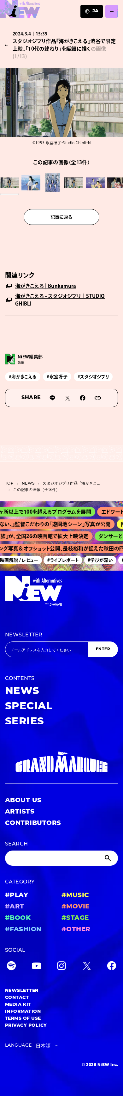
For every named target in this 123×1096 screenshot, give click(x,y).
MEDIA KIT (18, 1004)
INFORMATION (23, 1011)
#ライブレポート (60, 560)
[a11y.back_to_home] (20, 10)
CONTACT (17, 997)
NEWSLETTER (24, 635)
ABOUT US (23, 800)
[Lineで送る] (52, 398)
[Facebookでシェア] (82, 398)
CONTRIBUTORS (33, 823)
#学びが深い (97, 560)
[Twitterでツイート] (67, 398)
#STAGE (75, 918)
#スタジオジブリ (93, 377)
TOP (9, 484)
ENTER (103, 649)
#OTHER (76, 929)
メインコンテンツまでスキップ (41, 8)
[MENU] (111, 11)
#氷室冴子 (57, 377)
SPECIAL (28, 707)
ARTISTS (19, 812)
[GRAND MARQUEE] (61, 762)
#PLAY (16, 895)
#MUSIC (75, 895)
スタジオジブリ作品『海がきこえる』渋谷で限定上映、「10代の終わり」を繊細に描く (72, 484)
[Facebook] (111, 967)
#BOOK (18, 918)
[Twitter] (86, 967)
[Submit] (108, 858)
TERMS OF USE (23, 1018)
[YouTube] (36, 967)
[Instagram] (61, 967)
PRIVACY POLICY (26, 1025)
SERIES (24, 722)
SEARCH (16, 844)
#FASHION (23, 929)
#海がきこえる (23, 377)
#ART (14, 907)
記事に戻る (61, 217)
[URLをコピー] (98, 398)
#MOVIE (76, 907)
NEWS (28, 484)
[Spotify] (11, 967)
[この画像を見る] (9, 182)
